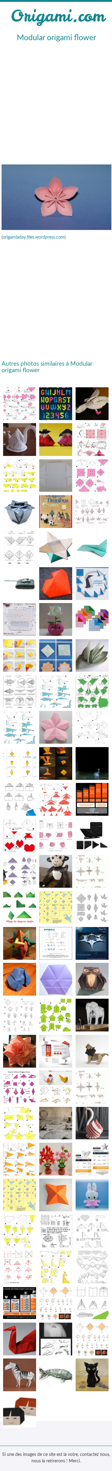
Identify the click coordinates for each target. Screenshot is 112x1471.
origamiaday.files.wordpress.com (33, 237)
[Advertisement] (56, 102)
